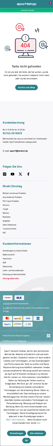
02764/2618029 (12, 133)
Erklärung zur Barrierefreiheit (14, 275)
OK (26, 440)
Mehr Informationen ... (16, 420)
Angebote (6, 221)
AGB (4, 263)
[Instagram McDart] (5, 175)
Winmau (6, 213)
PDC (4, 233)
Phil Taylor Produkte (11, 201)
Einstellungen (16, 433)
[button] (42, 4)
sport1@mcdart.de (19, 151)
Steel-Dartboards (9, 225)
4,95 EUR (6, 304)
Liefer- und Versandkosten (13, 271)
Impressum (7, 259)
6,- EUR (6, 308)
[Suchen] (9, 4)
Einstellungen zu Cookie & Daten (15, 251)
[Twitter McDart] (20, 175)
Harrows (6, 205)
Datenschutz (7, 267)
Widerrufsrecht (8, 255)
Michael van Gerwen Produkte (14, 193)
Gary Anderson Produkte (12, 197)
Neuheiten (6, 217)
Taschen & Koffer (9, 229)
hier (7, 311)
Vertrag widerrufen (11, 278)
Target (5, 209)
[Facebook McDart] (28, 175)
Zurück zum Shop (26, 87)
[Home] (26, 4)
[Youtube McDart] (12, 175)
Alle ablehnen (36, 433)
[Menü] (4, 4)
